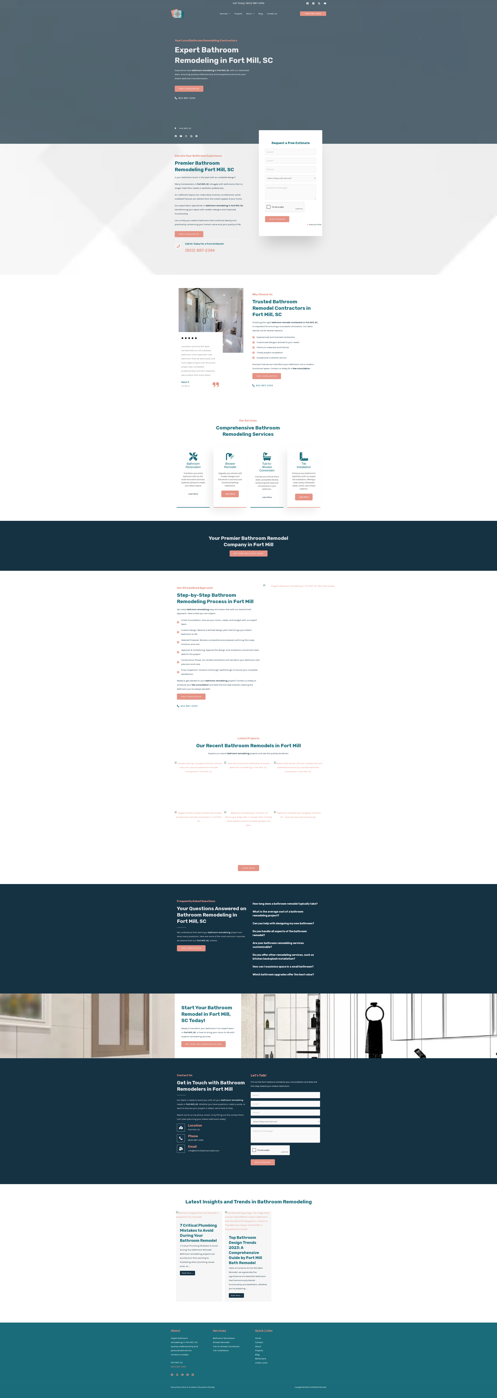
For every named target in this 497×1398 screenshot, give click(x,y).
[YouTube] (325, 3)
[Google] (319, 3)
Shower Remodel (221, 1342)
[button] (229, 13)
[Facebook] (307, 3)
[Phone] (181, 1138)
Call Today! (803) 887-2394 (248, 3)
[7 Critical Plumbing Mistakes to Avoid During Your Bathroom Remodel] (199, 1214)
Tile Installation (221, 1350)
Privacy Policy (176, 1387)
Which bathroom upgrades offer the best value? (283, 974)
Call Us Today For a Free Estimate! (204, 243)
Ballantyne (260, 1358)
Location (195, 1125)
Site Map (211, 1387)
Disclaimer (203, 1387)
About (258, 1346)
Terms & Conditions (190, 1387)
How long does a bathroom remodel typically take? (285, 903)
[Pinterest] (193, 1375)
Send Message (277, 219)
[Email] (181, 1149)
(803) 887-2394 (178, 1366)
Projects (259, 1350)
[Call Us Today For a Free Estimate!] (178, 246)
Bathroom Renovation (224, 1338)
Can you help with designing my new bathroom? (283, 923)
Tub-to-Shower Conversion (226, 1346)
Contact (259, 1342)
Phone (193, 1136)
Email (192, 1146)
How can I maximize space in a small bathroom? (283, 966)
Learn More (193, 494)
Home (258, 1338)
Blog (257, 1354)
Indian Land (261, 1362)
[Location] (181, 1128)
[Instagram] (313, 3)
